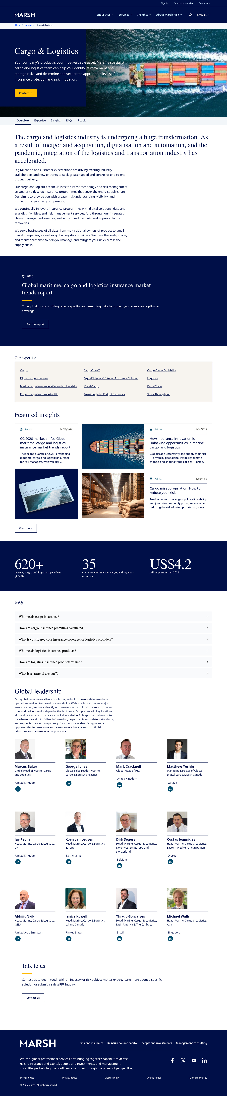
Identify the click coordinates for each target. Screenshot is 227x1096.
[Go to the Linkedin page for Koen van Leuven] (68, 861)
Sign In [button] (164, 3)
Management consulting (191, 1043)
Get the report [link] (35, 324)
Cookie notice (154, 1077)
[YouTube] (194, 1060)
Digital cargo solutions (34, 378)
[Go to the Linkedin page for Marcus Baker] (18, 789)
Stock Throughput (158, 394)
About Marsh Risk (167, 14)
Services (124, 14)
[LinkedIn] (204, 1060)
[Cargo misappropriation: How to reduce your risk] (113, 495)
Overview (23, 120)
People (82, 120)
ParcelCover (154, 386)
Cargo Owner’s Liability (161, 370)
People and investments (156, 1043)
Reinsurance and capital (122, 1043)
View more (25, 528)
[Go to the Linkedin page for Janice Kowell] (68, 938)
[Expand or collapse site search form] (190, 15)
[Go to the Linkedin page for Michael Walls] (170, 938)
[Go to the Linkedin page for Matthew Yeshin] (170, 789)
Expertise (40, 120)
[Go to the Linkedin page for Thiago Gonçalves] (119, 938)
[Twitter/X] (183, 1060)
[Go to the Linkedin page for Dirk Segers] (119, 865)
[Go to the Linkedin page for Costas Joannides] (170, 861)
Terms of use (27, 1077)
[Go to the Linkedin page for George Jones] (68, 783)
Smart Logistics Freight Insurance (104, 394)
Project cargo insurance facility (39, 394)
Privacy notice (69, 1077)
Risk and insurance (91, 1043)
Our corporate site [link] (183, 3)
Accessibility (112, 1077)
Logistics (152, 378)
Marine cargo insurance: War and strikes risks (48, 386)
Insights (142, 14)
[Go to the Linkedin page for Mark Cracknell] (119, 785)
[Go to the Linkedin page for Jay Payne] (18, 861)
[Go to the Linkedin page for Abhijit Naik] (18, 938)
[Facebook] (172, 1060)
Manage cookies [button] (198, 1077)
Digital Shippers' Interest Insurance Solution (111, 378)
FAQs (69, 120)
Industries (104, 14)
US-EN (203, 14)
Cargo (24, 370)
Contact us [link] (204, 3)
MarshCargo (91, 386)
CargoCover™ (92, 370)
